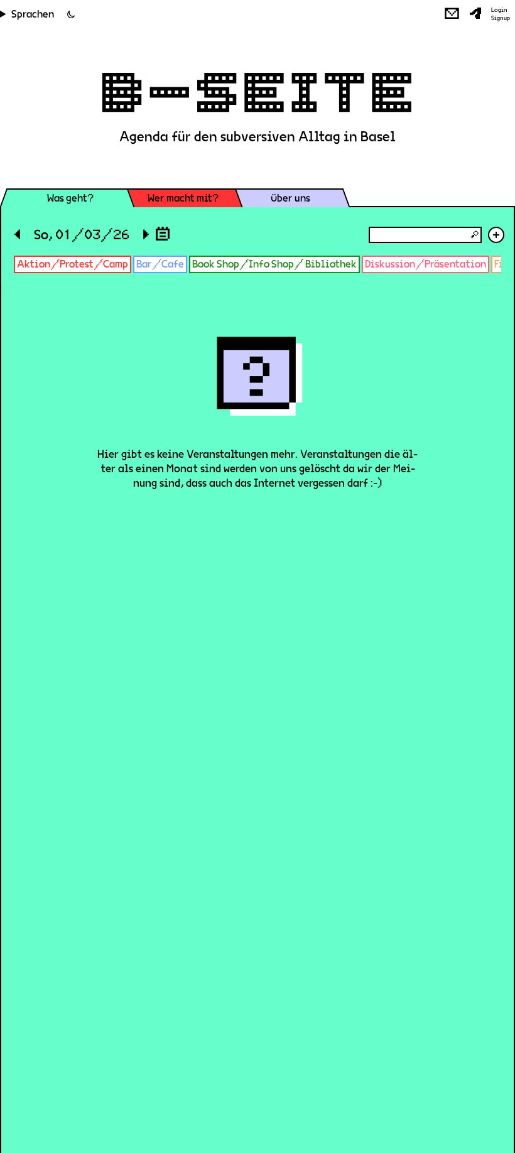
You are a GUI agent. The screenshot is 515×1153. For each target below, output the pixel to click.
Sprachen (32, 14)
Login (499, 10)
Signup (500, 18)
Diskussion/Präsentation (425, 264)
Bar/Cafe (160, 264)
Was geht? (70, 198)
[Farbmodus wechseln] (71, 14)
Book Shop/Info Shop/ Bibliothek (274, 264)
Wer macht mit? (183, 198)
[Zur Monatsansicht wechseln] (163, 233)
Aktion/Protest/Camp (72, 264)
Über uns (290, 198)
